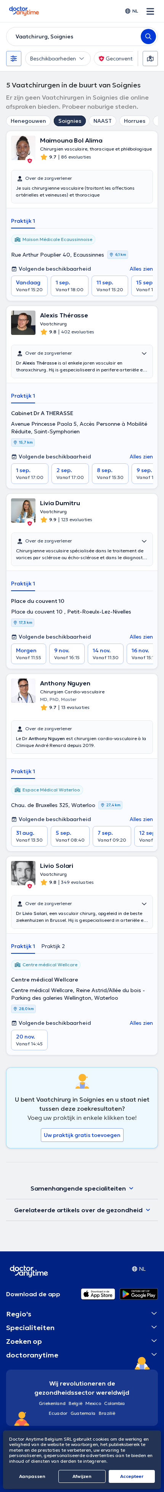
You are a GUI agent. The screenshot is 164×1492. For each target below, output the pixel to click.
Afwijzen (82, 1476)
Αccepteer (131, 1476)
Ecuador (58, 1413)
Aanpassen (32, 1476)
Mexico (93, 1403)
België (75, 1403)
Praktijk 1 (23, 220)
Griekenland (52, 1403)
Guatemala (83, 1413)
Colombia (114, 1403)
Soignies (69, 120)
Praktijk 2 (53, 946)
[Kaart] (150, 58)
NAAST (102, 120)
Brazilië (107, 1413)
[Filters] (13, 58)
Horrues (134, 120)
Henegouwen (28, 120)
